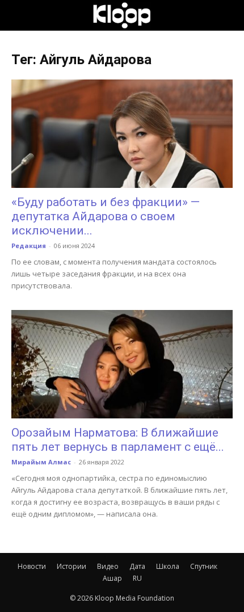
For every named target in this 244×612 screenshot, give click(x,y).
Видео (108, 566)
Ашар (112, 578)
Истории (71, 566)
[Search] (228, 15)
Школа (167, 566)
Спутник (203, 566)
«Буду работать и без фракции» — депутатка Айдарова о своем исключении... (105, 216)
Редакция (28, 245)
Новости (32, 566)
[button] (19, 15)
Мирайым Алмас (41, 462)
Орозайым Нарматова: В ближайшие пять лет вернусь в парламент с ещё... (117, 440)
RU (137, 578)
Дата (137, 566)
